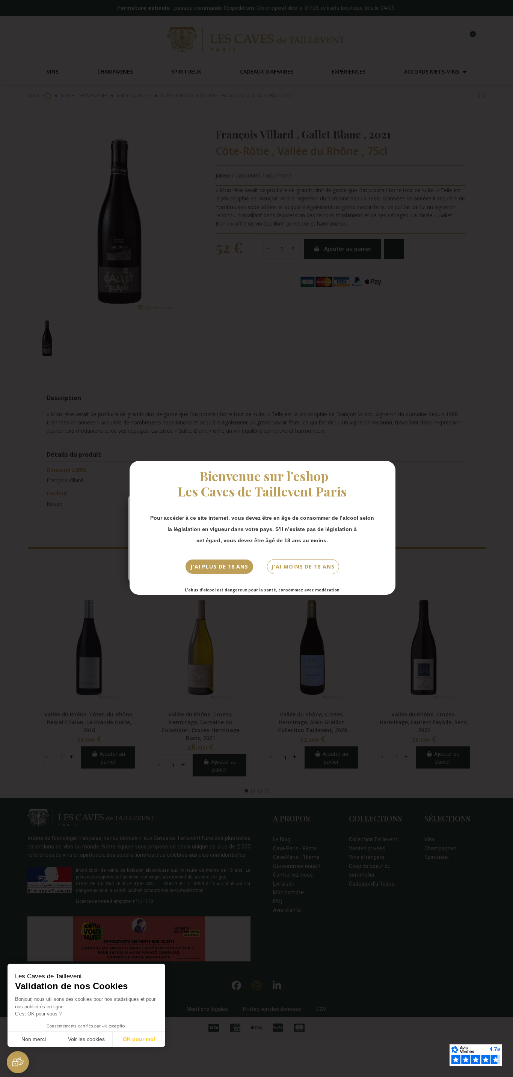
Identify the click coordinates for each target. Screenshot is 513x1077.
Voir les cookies (86, 1039)
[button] (18, 1062)
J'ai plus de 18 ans (219, 566)
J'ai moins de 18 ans (303, 566)
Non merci (33, 1039)
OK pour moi (139, 1039)
